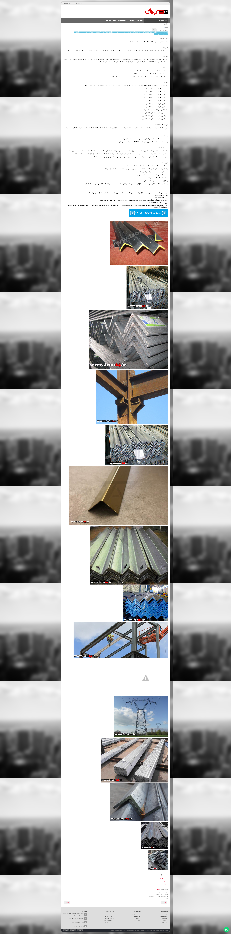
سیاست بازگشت (136, 920)
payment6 (64, 930)
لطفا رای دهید (165, 30)
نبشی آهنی (156, 33)
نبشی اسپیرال (108, 32)
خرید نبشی (166, 33)
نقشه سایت (164, 922)
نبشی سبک (76, 32)
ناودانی (166, 881)
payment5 (67, 930)
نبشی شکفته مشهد (82, 32)
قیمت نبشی (132, 32)
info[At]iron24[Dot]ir (74, 918)
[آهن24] (156, 11)
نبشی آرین (98, 32)
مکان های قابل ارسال (108, 920)
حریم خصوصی (164, 920)
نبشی (166, 24)
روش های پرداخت (109, 916)
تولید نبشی (88, 32)
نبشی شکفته (103, 32)
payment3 (75, 930)
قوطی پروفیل (164, 878)
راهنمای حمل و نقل (109, 918)
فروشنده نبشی (152, 32)
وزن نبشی (166, 32)
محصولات (163, 891)
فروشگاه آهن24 (106, 183)
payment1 (82, 930)
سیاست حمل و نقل (136, 914)
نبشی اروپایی (93, 32)
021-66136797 (76, 3)
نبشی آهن (113, 32)
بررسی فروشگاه (163, 916)
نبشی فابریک (118, 32)
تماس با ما (138, 922)
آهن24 (158, 889)
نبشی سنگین (161, 33)
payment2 (78, 930)
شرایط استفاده (164, 918)
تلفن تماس (66, 3)
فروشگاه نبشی (158, 32)
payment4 (71, 930)
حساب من (138, 918)
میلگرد (166, 884)
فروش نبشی (147, 32)
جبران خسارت (137, 916)
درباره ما (165, 914)
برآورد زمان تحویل (109, 922)
